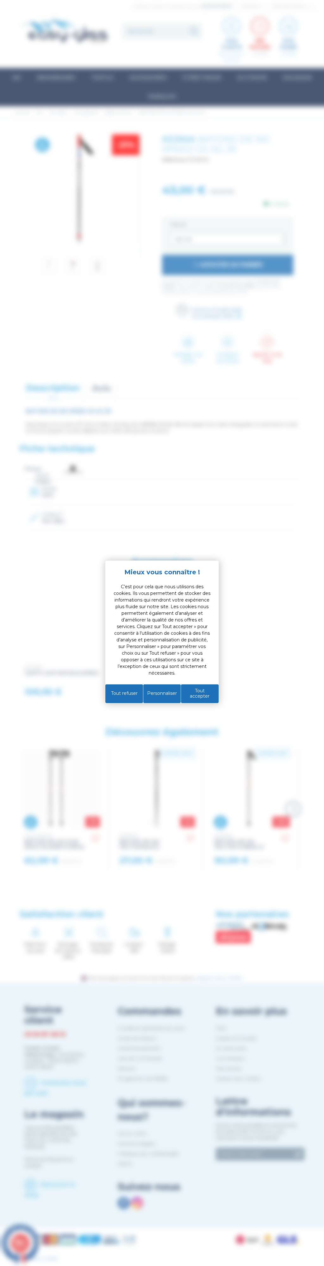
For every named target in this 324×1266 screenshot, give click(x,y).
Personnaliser (162, 693)
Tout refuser (124, 693)
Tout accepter (199, 693)
